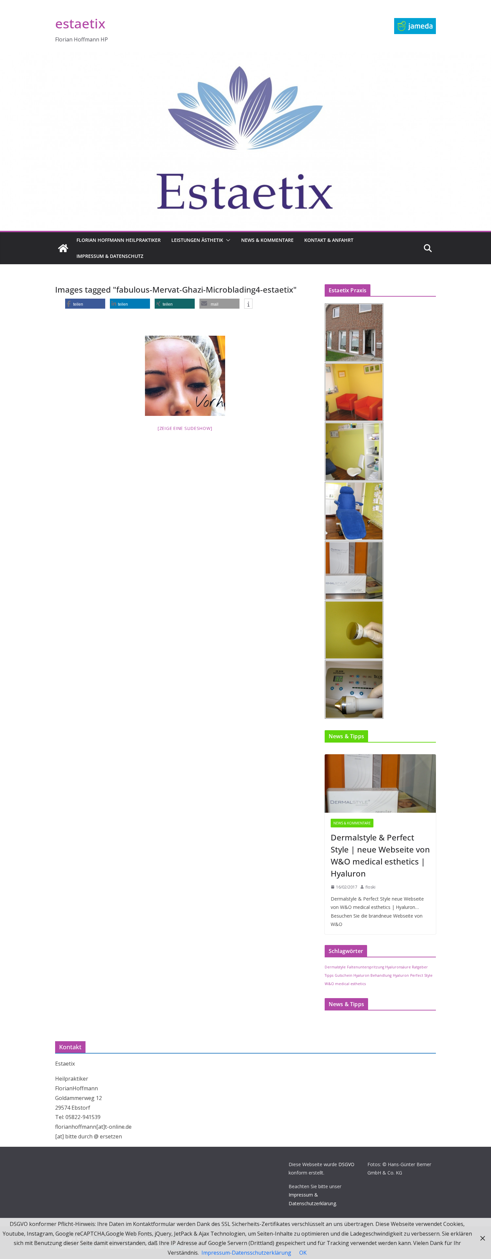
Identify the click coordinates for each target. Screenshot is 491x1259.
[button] (226, 240)
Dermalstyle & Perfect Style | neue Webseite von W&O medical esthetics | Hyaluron (380, 855)
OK (303, 1252)
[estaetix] (63, 248)
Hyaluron (401, 975)
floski (370, 887)
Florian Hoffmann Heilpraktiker (118, 240)
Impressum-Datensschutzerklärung (246, 1252)
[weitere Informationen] (248, 304)
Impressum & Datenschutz (109, 256)
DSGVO (346, 1164)
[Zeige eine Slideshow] (185, 428)
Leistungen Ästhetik (197, 240)
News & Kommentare (267, 240)
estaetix (80, 23)
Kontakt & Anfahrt (328, 240)
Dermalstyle (335, 967)
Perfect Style (421, 975)
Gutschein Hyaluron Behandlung (363, 975)
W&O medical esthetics (345, 983)
